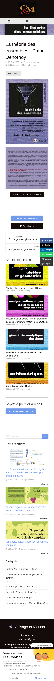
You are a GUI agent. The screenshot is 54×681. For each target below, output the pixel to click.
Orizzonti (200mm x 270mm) (19, 592)
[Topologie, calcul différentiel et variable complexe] (27, 530)
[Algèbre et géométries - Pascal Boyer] (27, 275)
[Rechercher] (45, 436)
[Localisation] (27, 21)
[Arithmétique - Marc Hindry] (27, 373)
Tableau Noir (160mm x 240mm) (21, 569)
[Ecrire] (9, 21)
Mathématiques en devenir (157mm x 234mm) (24, 576)
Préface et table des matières (28, 194)
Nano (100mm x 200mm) (18, 597)
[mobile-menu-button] (45, 21)
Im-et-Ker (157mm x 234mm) (19, 586)
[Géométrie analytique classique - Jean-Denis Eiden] (27, 339)
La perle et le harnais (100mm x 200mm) (25, 603)
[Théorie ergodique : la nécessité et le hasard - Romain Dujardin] (27, 495)
